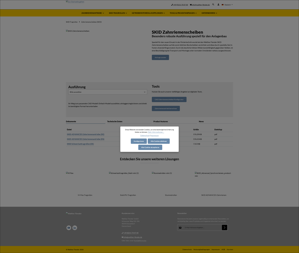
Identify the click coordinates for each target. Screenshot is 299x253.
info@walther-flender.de (201, 5)
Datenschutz (187, 249)
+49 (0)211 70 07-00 (180, 5)
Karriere (230, 249)
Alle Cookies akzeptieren (150, 147)
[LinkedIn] (74, 227)
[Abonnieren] (224, 227)
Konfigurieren (139, 141)
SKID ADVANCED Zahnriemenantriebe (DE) (85, 134)
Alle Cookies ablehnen (159, 141)
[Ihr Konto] (218, 4)
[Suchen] (213, 4)
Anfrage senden (160, 57)
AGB (223, 249)
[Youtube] (68, 227)
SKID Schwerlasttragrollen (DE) (80, 144)
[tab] (129, 121)
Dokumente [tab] (71, 121)
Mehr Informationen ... (156, 132)
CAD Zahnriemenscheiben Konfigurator (169, 99)
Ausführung (76, 87)
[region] (107, 55)
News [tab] (201, 121)
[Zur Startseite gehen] (75, 4)
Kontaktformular (140, 241)
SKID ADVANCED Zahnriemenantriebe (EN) (85, 139)
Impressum (216, 249)
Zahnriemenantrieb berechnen (166, 108)
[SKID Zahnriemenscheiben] (106, 55)
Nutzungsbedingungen (202, 249)
